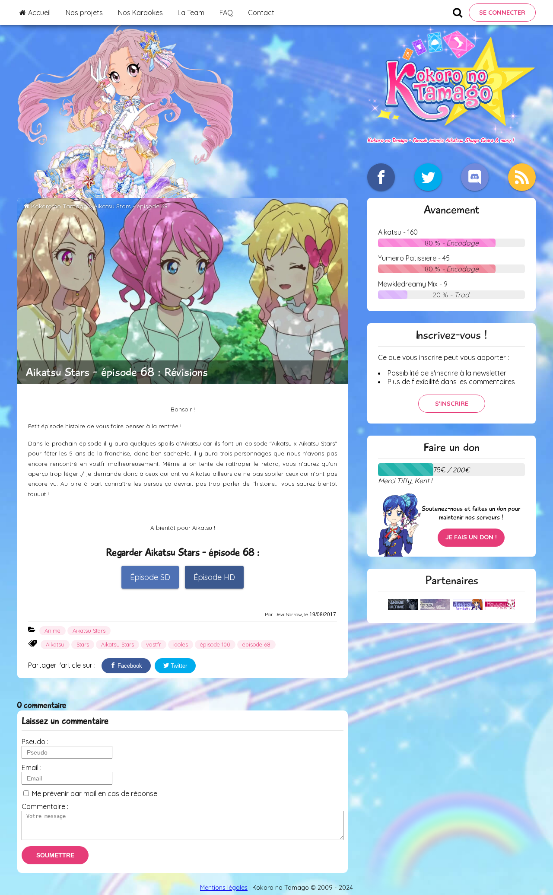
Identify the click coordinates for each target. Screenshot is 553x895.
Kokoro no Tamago (59, 206)
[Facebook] (381, 177)
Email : (31, 767)
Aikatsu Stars (89, 630)
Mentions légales (224, 888)
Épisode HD (214, 577)
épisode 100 (215, 644)
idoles (180, 644)
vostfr (153, 644)
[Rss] (522, 177)
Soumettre (55, 855)
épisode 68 (256, 644)
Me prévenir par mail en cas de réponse (94, 793)
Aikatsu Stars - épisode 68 (131, 206)
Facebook (129, 665)
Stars (82, 644)
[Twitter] (428, 177)
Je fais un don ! (471, 537)
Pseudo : (35, 741)
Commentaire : (45, 806)
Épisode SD (150, 577)
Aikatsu (55, 644)
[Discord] (475, 177)
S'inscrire (451, 404)
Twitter (178, 665)
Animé (52, 630)
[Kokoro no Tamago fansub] (451, 131)
